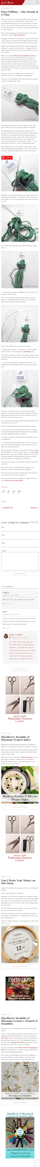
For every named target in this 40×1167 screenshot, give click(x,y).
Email (2, 535)
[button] (37, 2)
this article (4, 1038)
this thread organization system (24, 56)
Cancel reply (34, 522)
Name (2, 527)
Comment (3, 551)
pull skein (27, 352)
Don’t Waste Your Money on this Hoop (18, 882)
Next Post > (34, 508)
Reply (8, 603)
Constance (24, 522)
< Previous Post (7, 508)
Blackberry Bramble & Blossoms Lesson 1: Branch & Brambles (19, 1020)
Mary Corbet (16, 635)
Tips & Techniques (27, 757)
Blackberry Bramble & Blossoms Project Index (16, 738)
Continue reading (26, 807)
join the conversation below (14, 480)
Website (3, 543)
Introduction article (17, 1042)
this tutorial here (20, 35)
